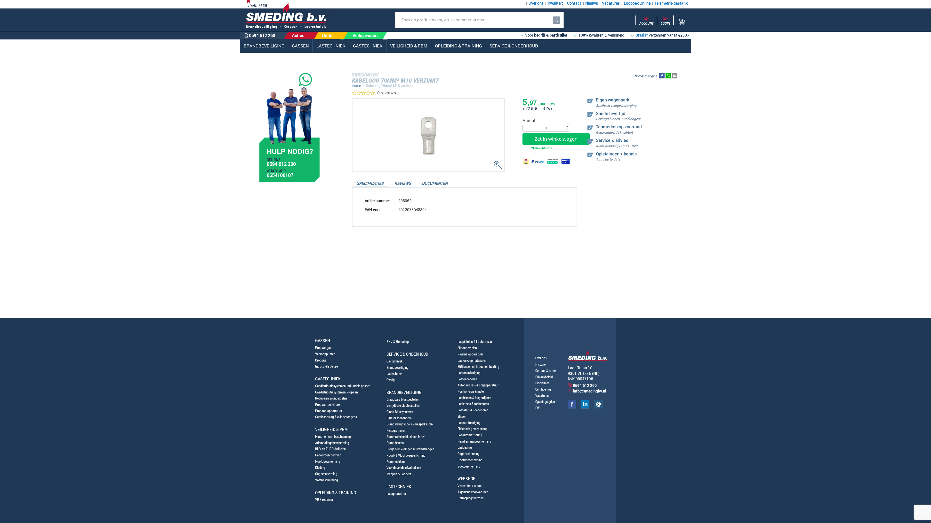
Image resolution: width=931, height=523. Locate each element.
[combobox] (479, 20)
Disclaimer (542, 383)
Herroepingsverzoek (470, 498)
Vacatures (611, 3)
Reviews (402, 183)
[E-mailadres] (598, 407)
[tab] (370, 184)
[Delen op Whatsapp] (668, 77)
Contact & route (545, 370)
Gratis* (641, 35)
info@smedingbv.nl (589, 391)
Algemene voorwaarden (472, 492)
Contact (574, 3)
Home (356, 85)
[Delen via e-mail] (674, 77)
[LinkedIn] (585, 407)
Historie (540, 364)
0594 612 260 (281, 164)
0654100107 (280, 175)
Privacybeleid (544, 377)
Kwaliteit (555, 3)
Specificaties (370, 183)
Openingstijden (545, 401)
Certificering (543, 389)
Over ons (536, 3)
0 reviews (386, 93)
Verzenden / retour (469, 485)
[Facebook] (572, 407)
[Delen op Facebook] (662, 77)
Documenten (435, 183)
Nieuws (591, 3)
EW (537, 408)
